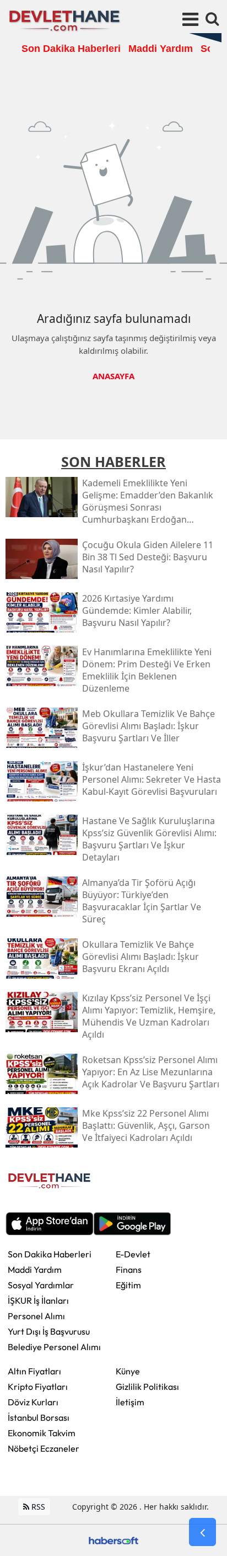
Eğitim (128, 1285)
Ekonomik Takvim (41, 1432)
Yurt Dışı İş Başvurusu (49, 1331)
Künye (128, 1371)
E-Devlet (133, 1254)
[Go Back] (202, 1532)
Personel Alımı (36, 1315)
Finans (129, 1269)
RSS (37, 1506)
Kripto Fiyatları (38, 1386)
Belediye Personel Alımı (54, 1346)
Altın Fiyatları (34, 1371)
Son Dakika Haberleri (49, 1254)
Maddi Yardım (35, 1269)
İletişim (130, 1402)
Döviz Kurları (33, 1402)
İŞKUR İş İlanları (38, 1300)
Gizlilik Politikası (147, 1386)
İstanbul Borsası (38, 1417)
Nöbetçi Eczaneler (43, 1448)
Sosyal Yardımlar (41, 1285)
